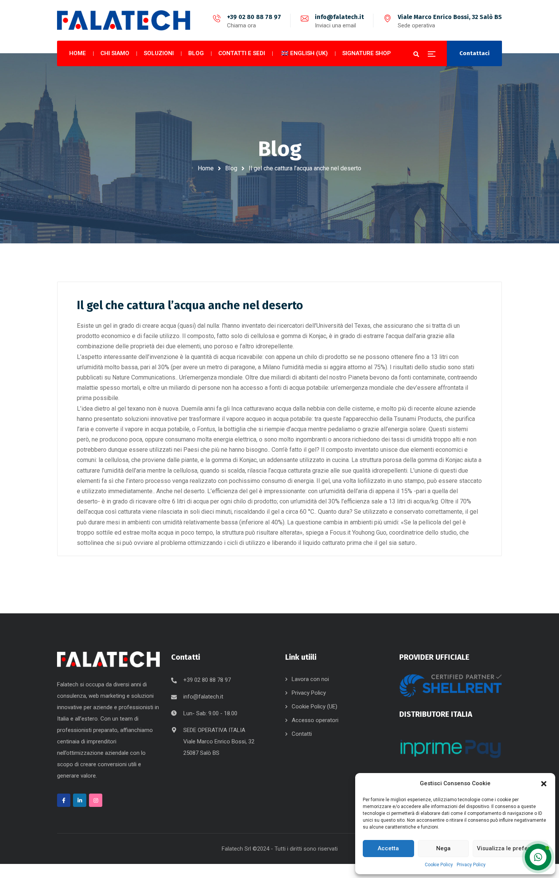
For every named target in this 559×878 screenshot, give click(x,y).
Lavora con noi (310, 679)
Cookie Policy (439, 864)
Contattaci (474, 53)
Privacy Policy (471, 864)
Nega (443, 848)
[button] (544, 784)
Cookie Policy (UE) (314, 706)
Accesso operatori (315, 720)
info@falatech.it (339, 17)
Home (206, 168)
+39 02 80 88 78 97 (254, 17)
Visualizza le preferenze (510, 848)
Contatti (302, 733)
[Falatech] (123, 20)
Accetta (388, 848)
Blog (231, 168)
